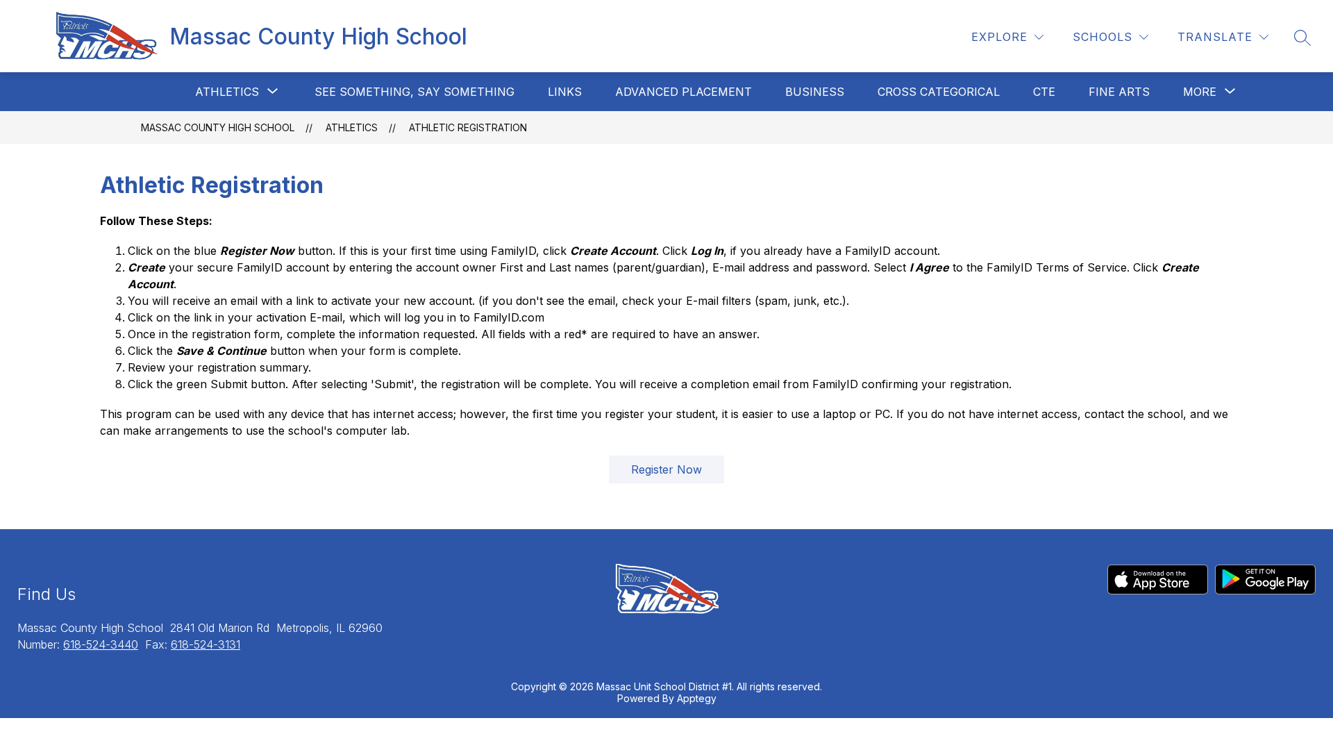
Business (814, 92)
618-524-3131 (205, 644)
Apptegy (696, 698)
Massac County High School (217, 127)
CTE (1044, 92)
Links (565, 92)
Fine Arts (1119, 92)
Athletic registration (468, 127)
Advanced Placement (683, 92)
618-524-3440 (100, 644)
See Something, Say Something (414, 92)
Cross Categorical (939, 92)
